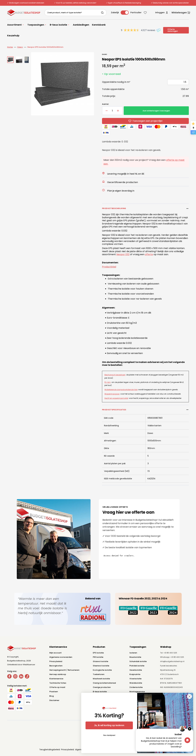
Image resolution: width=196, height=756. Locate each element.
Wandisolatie (135, 683)
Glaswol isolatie (100, 661)
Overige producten (102, 687)
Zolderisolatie (136, 687)
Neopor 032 (122, 254)
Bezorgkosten (55, 665)
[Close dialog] (189, 696)
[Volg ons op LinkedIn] (21, 677)
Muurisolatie (135, 657)
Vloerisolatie (135, 678)
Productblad (109, 266)
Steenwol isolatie (101, 665)
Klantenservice (56, 678)
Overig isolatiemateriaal (104, 683)
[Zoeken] (103, 12)
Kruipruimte (134, 674)
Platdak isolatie (136, 665)
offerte (149, 254)
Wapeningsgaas (112, 394)
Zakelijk (115, 12)
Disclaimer (54, 700)
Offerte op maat (57, 687)
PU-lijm (107, 382)
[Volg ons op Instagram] (15, 677)
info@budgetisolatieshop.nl (172, 661)
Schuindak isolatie (138, 661)
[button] (161, 12)
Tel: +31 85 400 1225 (168, 653)
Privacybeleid (55, 661)
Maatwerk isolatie (101, 678)
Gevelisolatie (135, 670)
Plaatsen (53, 691)
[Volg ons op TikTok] (27, 677)
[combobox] (75, 12)
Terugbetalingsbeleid (49, 749)
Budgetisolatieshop (16, 660)
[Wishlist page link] (145, 12)
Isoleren (133, 652)
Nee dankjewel (109, 735)
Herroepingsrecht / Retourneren (64, 670)
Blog (51, 696)
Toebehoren (98, 674)
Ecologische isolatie (102, 670)
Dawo (20, 47)
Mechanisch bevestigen (114, 375)
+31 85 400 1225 (177, 657)
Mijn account (55, 652)
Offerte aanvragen (172, 30)
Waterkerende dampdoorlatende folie (120, 389)
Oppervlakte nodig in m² (116, 82)
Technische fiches (57, 683)
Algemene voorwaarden (60, 657)
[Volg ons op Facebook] (9, 677)
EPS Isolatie (98, 652)
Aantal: (105, 104)
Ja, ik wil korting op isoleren (109, 725)
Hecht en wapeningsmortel (116, 398)
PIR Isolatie (98, 657)
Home (10, 47)
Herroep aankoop (57, 674)
